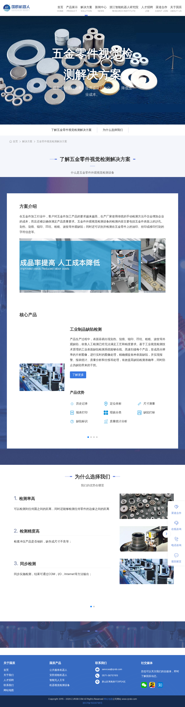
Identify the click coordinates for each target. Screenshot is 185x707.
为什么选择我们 (113, 130)
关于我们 (9, 675)
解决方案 (86, 7)
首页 (60, 7)
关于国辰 (176, 7)
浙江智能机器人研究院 (123, 7)
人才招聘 (147, 7)
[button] (88, 437)
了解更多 (78, 374)
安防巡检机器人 (58, 675)
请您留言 (176, 561)
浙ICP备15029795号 (92, 703)
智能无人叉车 (57, 680)
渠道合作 (161, 7)
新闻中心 (101, 7)
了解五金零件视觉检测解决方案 (71, 130)
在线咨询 (176, 529)
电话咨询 (176, 545)
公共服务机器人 (58, 669)
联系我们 (9, 685)
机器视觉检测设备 (60, 685)
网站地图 (9, 690)
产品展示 (72, 7)
